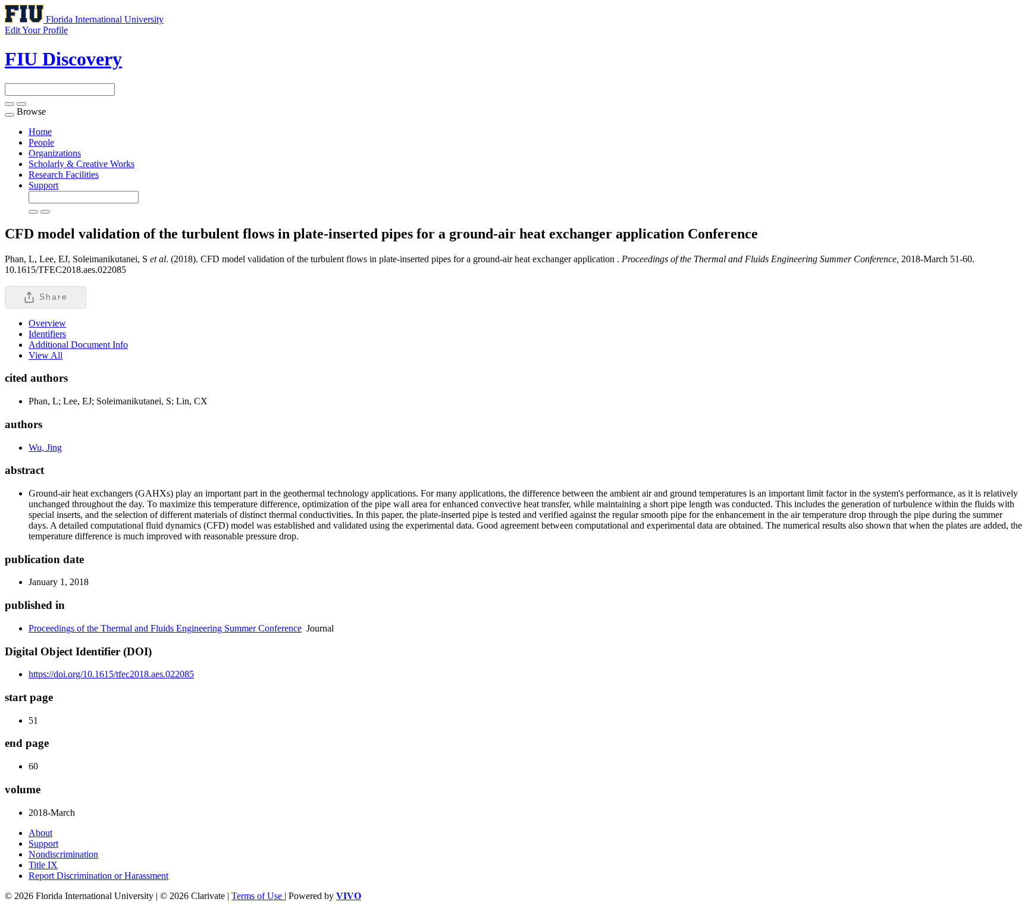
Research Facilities (64, 174)
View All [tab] (45, 355)
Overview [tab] (47, 323)
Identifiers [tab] (47, 334)
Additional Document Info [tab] (78, 345)
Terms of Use (257, 896)
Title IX (43, 865)
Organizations (55, 153)
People (41, 142)
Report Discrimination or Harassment (98, 876)
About (40, 833)
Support (43, 185)
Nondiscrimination (63, 854)
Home (40, 132)
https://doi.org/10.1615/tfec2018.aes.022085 (111, 674)
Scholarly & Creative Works (81, 164)
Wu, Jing (45, 447)
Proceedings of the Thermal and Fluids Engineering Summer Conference (165, 628)
